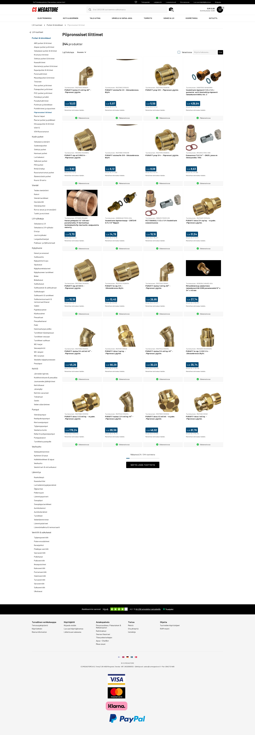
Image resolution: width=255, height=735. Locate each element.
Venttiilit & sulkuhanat (41, 532)
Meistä (130, 625)
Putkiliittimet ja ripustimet (44, 108)
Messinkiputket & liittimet (44, 78)
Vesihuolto (36, 446)
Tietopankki (145, 2)
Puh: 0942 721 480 (168, 666)
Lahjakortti (158, 2)
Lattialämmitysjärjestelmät (45, 485)
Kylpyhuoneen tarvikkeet (44, 272)
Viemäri (35, 185)
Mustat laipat (39, 116)
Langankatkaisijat (41, 239)
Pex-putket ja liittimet (43, 85)
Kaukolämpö (39, 477)
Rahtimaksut (101, 631)
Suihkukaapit (39, 291)
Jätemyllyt (38, 389)
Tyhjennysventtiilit (41, 537)
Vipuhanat (38, 264)
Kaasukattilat (39, 481)
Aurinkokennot (40, 508)
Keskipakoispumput (42, 418)
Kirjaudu (218, 2)
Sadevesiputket (40, 145)
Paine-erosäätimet (41, 541)
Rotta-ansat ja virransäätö (45, 209)
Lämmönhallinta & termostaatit (47, 527)
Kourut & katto (40, 180)
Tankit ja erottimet (41, 213)
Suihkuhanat (39, 284)
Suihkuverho (39, 257)
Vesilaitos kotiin (40, 430)
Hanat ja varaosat (41, 253)
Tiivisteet (38, 81)
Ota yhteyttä (133, 629)
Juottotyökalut (40, 235)
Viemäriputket (39, 206)
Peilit (36, 325)
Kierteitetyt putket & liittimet (46, 66)
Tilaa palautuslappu (104, 637)
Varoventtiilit (39, 583)
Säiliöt (36, 306)
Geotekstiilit (39, 202)
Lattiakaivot (39, 157)
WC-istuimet (39, 356)
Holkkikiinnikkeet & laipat (44, 459)
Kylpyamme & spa (41, 261)
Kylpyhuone (37, 248)
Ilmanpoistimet (40, 564)
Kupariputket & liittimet (43, 70)
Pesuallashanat (40, 321)
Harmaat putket (40, 153)
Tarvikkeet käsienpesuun (44, 333)
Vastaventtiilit (40, 553)
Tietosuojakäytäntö (40, 625)
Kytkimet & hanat (41, 455)
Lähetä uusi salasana (72, 632)
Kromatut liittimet (41, 55)
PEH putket (38, 165)
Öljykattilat (38, 489)
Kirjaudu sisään (70, 625)
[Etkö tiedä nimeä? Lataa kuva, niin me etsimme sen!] (171, 9)
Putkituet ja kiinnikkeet (43, 105)
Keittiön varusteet (41, 393)
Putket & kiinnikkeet (41, 38)
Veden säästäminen (42, 404)
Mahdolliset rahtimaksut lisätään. (74, 110)
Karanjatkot (39, 545)
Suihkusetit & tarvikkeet (44, 295)
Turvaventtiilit (39, 580)
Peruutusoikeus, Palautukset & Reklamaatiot (108, 626)
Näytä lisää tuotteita (143, 465)
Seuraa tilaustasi (103, 634)
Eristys (37, 231)
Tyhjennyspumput (41, 426)
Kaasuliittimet (39, 62)
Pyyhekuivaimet (40, 310)
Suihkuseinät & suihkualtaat (45, 288)
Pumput (35, 409)
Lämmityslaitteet (41, 523)
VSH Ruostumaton (41, 131)
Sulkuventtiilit (39, 587)
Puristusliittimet (40, 74)
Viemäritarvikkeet (41, 198)
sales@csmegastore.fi (152, 666)
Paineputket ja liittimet (43, 89)
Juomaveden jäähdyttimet (44, 381)
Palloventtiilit (39, 560)
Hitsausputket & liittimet (44, 124)
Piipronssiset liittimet (43, 112)
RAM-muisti (164, 629)
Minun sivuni (100, 644)
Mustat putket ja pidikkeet (44, 120)
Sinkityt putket (40, 149)
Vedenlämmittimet (41, 519)
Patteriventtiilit (40, 572)
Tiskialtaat (38, 397)
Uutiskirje (132, 632)
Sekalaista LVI (40, 224)
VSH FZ (37, 128)
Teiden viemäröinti (41, 190)
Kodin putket (37, 136)
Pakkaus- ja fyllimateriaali (44, 243)
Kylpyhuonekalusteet (42, 268)
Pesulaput (38, 363)
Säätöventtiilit (40, 576)
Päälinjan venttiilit (41, 549)
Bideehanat (38, 280)
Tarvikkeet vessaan (42, 336)
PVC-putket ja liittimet (43, 93)
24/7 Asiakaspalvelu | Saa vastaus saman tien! (49, 2)
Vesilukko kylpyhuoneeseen (44, 359)
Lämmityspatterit (41, 496)
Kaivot (36, 194)
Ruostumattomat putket (44, 172)
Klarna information (39, 632)
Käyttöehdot (37, 629)
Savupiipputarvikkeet (42, 504)
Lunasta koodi (171, 2)
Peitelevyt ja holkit (41, 97)
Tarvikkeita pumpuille (42, 441)
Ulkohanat (38, 591)
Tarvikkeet (38, 516)
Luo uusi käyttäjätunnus (202, 2)
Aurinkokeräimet (40, 512)
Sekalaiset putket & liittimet (45, 51)
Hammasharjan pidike (42, 329)
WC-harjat (38, 344)
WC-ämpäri (38, 352)
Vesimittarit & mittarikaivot (45, 467)
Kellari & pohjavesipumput (44, 434)
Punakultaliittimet (41, 101)
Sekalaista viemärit (42, 142)
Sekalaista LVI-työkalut (43, 227)
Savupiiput (38, 500)
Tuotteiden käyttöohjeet (170, 625)
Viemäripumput (40, 414)
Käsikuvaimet (39, 313)
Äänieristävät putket (42, 176)
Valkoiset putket (40, 161)
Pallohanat (38, 557)
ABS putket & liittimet (43, 43)
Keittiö (35, 368)
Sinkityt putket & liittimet (44, 58)
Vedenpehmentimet (41, 452)
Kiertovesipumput (41, 422)
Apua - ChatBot (102, 641)
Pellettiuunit (39, 493)
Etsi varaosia (184, 2)
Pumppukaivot (40, 438)
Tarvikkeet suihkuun (42, 340)
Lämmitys (36, 472)
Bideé (36, 276)
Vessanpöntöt (39, 348)
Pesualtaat (38, 317)
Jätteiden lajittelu (41, 374)
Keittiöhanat (39, 385)
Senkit (36, 400)
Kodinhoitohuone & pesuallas (45, 377)
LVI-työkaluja (38, 218)
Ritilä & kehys (39, 169)
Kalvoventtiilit (39, 568)
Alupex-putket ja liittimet (44, 47)
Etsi (220, 52)
